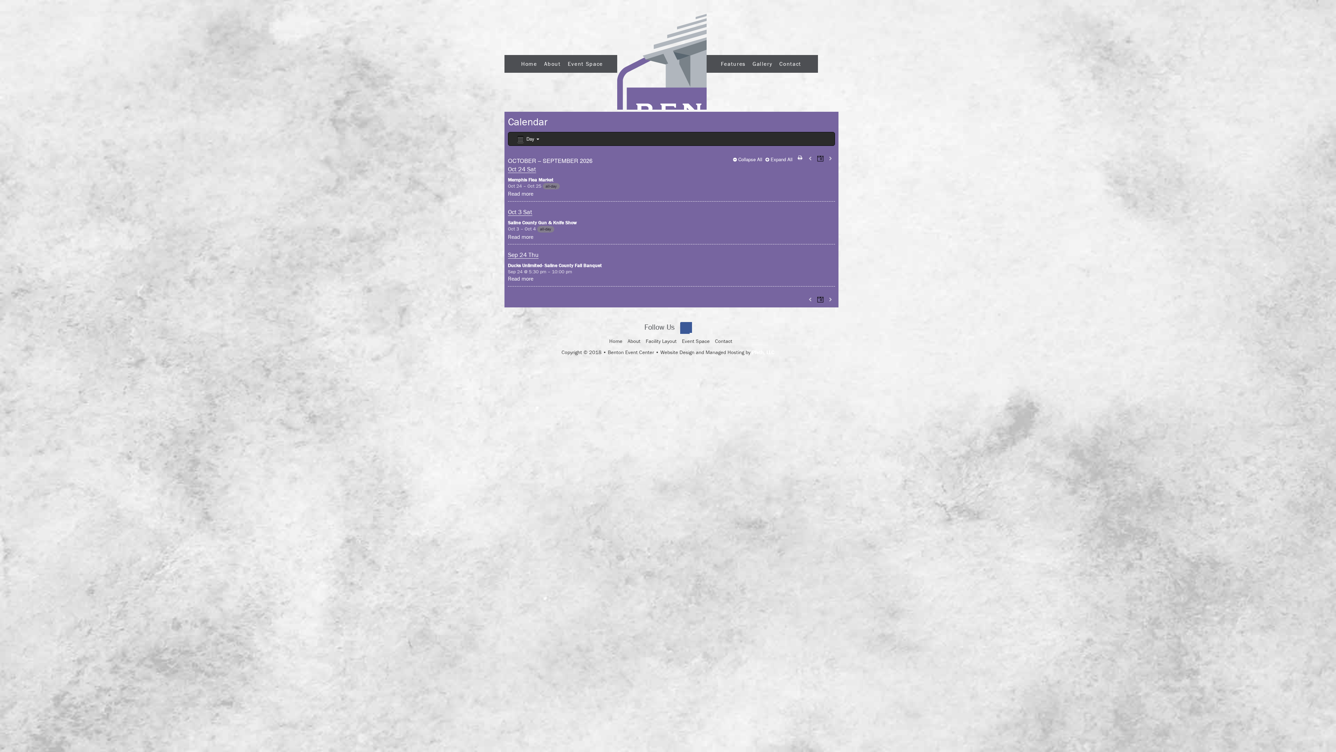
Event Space (585, 63)
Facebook (686, 328)
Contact (790, 63)
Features (733, 63)
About (552, 63)
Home (529, 63)
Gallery (762, 63)
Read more (520, 193)
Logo (662, 62)
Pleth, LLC (763, 352)
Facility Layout (661, 341)
